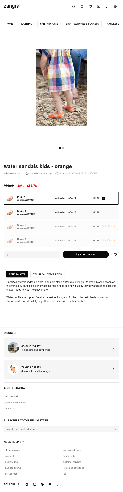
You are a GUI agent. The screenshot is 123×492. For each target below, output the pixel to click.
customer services (72, 461)
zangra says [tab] (17, 274)
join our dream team (15, 402)
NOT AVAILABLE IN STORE (83, 173)
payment (9, 455)
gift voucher (11, 473)
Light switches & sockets (82, 23)
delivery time (11, 461)
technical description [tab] (47, 274)
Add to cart (87, 254)
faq (64, 473)
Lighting (26, 23)
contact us (10, 408)
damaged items (13, 467)
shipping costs (12, 450)
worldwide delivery (72, 450)
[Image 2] (63, 148)
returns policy (69, 455)
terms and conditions (73, 467)
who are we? (11, 396)
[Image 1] (60, 148)
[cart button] (107, 6)
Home (10, 23)
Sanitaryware (49, 23)
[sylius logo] (11, 6)
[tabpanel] (61, 291)
